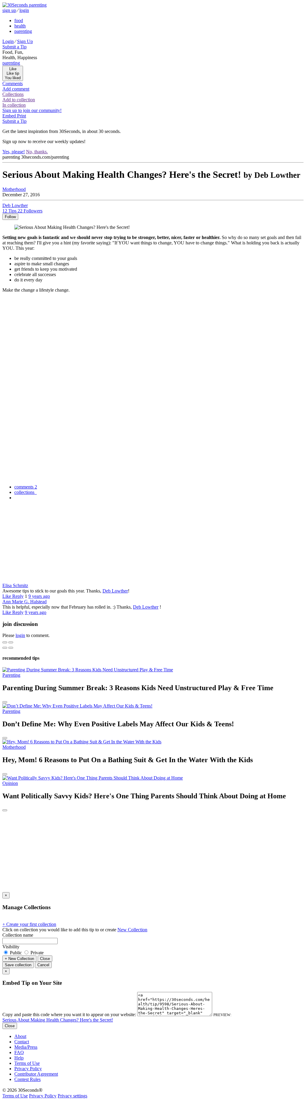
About (20, 1036)
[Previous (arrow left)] (4, 648)
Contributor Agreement (36, 1074)
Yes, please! (13, 151)
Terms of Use (27, 1063)
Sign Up (25, 41)
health (20, 25)
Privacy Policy (28, 1068)
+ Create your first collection (29, 924)
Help (19, 1057)
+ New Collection (19, 958)
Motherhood (14, 189)
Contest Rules (27, 1079)
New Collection (132, 929)
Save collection (18, 965)
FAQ (19, 1052)
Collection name (17, 935)
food (18, 20)
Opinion (10, 783)
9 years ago (39, 596)
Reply (18, 596)
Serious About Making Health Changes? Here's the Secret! (57, 1019)
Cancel (43, 965)
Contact (21, 1041)
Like (7, 596)
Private (36, 952)
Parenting (11, 675)
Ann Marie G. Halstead (24, 601)
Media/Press (25, 1047)
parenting (23, 31)
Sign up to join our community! (32, 110)
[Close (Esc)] (4, 642)
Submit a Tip (14, 46)
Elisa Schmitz (15, 585)
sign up (9, 10)
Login (8, 41)
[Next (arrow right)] (10, 648)
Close (45, 958)
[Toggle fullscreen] (10, 642)
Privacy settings (72, 1095)
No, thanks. (37, 151)
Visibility (10, 946)
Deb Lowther (115, 590)
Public (16, 952)
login (24, 10)
